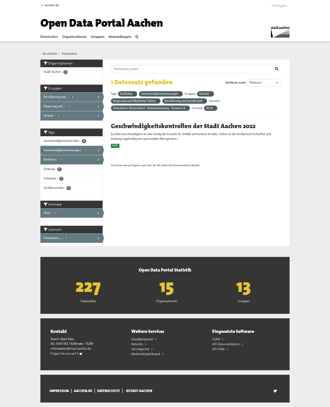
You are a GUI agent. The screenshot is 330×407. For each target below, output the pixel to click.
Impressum (59, 391)
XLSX (115, 145)
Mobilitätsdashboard (146, 354)
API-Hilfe (218, 349)
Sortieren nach (235, 82)
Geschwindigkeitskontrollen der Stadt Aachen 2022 (183, 126)
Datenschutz (108, 391)
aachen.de (83, 391)
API (158, 165)
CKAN (216, 339)
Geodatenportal (142, 339)
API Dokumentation (226, 344)
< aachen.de (50, 5)
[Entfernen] (134, 94)
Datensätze (49, 37)
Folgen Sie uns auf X (65, 353)
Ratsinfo (137, 344)
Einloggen (279, 5)
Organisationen (74, 37)
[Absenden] (277, 69)
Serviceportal (140, 349)
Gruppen (97, 37)
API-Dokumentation (179, 165)
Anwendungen (119, 37)
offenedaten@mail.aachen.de (71, 349)
